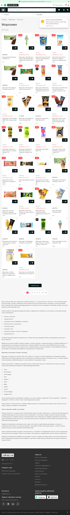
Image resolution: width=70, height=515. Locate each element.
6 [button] (39, 292)
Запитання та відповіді (8, 471)
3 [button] (32, 292)
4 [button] (34, 292)
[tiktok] (17, 504)
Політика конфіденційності (42, 465)
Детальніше (48, 1)
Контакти (37, 479)
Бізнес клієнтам (39, 471)
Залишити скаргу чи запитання (11, 473)
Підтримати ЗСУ (6, 463)
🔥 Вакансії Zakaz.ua (41, 484)
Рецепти (37, 476)
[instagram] (8, 504)
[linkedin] (13, 504)
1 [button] (27, 292)
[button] (58, 5)
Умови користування (41, 468)
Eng (12, 460)
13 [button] (42, 292)
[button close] (68, 1)
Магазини (38, 482)
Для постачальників (41, 474)
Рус (7, 460)
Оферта (37, 463)
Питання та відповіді (41, 460)
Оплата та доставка (41, 457)
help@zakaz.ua (6, 494)
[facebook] (3, 504)
